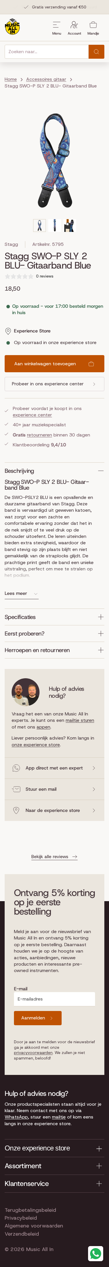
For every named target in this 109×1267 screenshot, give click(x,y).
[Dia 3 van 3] (69, 225)
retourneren (39, 435)
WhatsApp (16, 1117)
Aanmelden (33, 1018)
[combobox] (46, 51)
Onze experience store (37, 1148)
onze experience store (36, 745)
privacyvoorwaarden (33, 1052)
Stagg (11, 244)
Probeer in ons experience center (48, 384)
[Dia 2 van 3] (54, 225)
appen (43, 727)
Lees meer (16, 593)
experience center (32, 415)
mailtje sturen (80, 720)
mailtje (59, 1117)
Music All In (39, 1249)
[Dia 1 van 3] (39, 225)
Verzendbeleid (22, 1233)
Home (11, 79)
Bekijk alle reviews (49, 856)
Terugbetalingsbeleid (30, 1210)
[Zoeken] (96, 52)
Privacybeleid (21, 1217)
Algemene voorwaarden (34, 1225)
